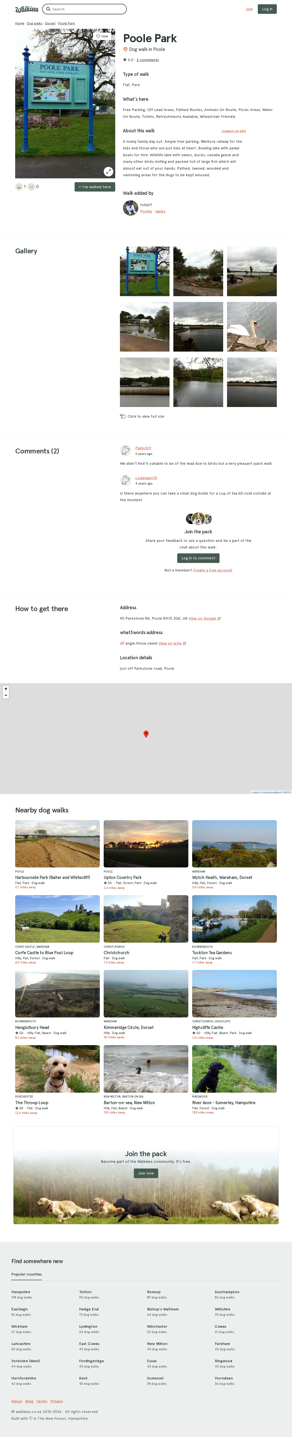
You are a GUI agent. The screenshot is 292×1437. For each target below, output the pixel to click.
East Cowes (89, 1343)
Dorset (50, 23)
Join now (146, 1173)
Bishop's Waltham (162, 1309)
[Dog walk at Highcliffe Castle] (234, 993)
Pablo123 (143, 448)
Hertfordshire (23, 1378)
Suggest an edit (234, 131)
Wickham (19, 1326)
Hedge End (89, 1309)
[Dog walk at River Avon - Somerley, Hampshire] (234, 1069)
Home (19, 23)
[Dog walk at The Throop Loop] (57, 1069)
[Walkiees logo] (26, 9)
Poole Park (66, 23)
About (16, 1401)
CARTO (287, 792)
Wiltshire (222, 1309)
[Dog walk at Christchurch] (146, 919)
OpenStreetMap (271, 792)
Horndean (224, 1378)
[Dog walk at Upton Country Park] (146, 844)
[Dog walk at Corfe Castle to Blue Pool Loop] (57, 919)
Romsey (154, 1292)
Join (249, 9)
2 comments (148, 60)
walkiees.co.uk (29, 1411)
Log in (267, 9)
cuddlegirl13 (146, 478)
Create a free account (212, 570)
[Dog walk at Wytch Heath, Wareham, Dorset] (234, 844)
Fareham (222, 1343)
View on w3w (171, 643)
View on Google (203, 618)
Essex (152, 1361)
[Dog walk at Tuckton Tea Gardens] (234, 919)
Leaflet (255, 792)
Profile (146, 211)
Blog (29, 1401)
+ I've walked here (95, 187)
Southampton (227, 1292)
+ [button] (5, 688)
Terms (41, 1401)
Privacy (56, 1401)
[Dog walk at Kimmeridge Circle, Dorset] (146, 993)
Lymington (88, 1326)
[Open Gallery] (108, 171)
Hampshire (20, 1292)
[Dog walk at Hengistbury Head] (57, 993)
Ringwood (223, 1361)
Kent (83, 1378)
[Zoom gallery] (145, 271)
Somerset (155, 1378)
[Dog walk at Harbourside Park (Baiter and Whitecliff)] (57, 844)
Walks (160, 211)
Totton (85, 1292)
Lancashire (20, 1343)
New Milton (157, 1343)
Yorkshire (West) (25, 1361)
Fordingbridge (91, 1361)
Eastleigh (19, 1309)
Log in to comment (198, 558)
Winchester (157, 1326)
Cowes (220, 1326)
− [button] (5, 695)
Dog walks (34, 23)
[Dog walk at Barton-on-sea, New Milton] (146, 1069)
